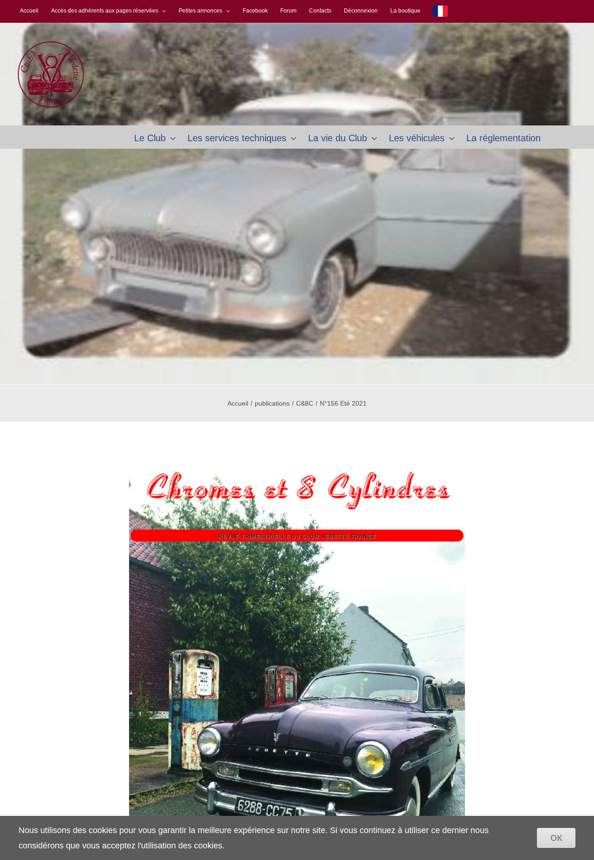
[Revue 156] (297, 459)
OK (556, 837)
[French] (440, 11)
